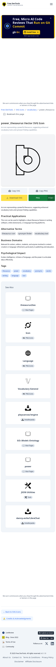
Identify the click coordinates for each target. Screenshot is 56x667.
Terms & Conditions (31, 657)
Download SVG (16, 198)
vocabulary (32, 109)
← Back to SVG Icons (12, 612)
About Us (7, 657)
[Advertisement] (28, 72)
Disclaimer (19, 661)
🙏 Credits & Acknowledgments (17, 618)
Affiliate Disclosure (33, 661)
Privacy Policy (47, 657)
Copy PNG (43, 191)
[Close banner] (51, 18)
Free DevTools (7, 109)
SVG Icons (20, 109)
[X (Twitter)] (46, 643)
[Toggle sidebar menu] (51, 4)
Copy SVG (16, 191)
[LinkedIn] (52, 643)
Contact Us (17, 657)
